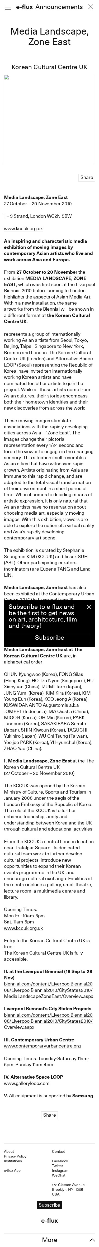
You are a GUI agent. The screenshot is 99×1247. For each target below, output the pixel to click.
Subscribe (49, 638)
